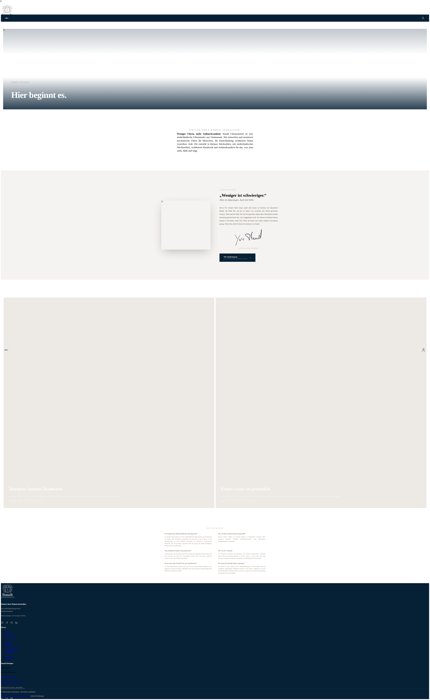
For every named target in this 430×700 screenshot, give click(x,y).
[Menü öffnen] (6, 350)
